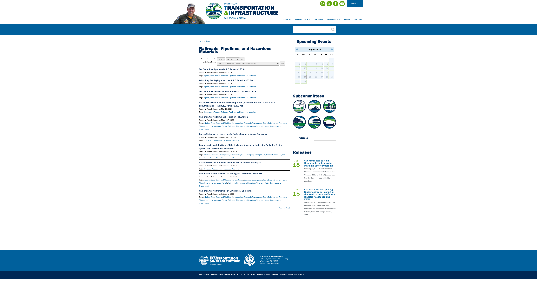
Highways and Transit (211, 75)
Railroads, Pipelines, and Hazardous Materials (238, 75)
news (208, 41)
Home (201, 41)
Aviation (206, 123)
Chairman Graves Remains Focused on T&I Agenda (223, 116)
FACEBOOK (303, 138)
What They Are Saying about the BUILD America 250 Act (226, 80)
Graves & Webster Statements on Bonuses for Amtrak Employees (230, 162)
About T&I (287, 19)
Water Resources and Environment (229, 158)
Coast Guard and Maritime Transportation (227, 123)
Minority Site (217, 274)
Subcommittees (333, 19)
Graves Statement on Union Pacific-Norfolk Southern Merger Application (233, 134)
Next (288, 208)
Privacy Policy (231, 274)
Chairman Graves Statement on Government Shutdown (225, 190)
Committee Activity (302, 19)
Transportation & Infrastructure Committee (219, 262)
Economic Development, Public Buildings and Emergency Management (238, 155)
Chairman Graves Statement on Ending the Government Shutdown (230, 173)
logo (250, 260)
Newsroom (318, 19)
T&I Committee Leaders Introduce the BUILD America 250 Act (228, 91)
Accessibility (204, 274)
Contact (347, 19)
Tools (242, 274)
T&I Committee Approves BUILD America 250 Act (222, 69)
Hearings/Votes (263, 274)
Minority (358, 19)
